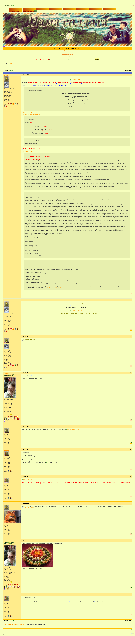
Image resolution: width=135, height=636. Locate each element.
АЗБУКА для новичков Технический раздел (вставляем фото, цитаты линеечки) (38, 112)
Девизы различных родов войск (35, 90)
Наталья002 (6, 450)
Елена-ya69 (6, 427)
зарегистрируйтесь (19, 63)
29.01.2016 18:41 (26, 449)
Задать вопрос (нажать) (67, 54)
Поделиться (22, 75)
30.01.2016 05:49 (26, 594)
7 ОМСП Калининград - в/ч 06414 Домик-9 (30, 78)
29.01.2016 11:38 (26, 74)
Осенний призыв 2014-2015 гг (35, 140)
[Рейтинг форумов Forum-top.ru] (97, 59)
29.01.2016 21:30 (26, 503)
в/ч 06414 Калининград (18, 66)
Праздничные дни (32, 119)
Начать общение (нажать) (67, 56)
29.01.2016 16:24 (26, 372)
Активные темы (67, 50)
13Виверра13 (7, 373)
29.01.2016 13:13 (26, 336)
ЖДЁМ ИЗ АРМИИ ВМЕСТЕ (28, 11)
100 (13, 70)
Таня (5, 503)
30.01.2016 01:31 (26, 540)
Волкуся (6, 75)
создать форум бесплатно (126, 626)
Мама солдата (8, 66)
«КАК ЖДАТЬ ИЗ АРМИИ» (27, 151)
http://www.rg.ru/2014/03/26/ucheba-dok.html (52, 287)
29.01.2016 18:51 (26, 476)
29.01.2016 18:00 (26, 426)
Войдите (12, 63)
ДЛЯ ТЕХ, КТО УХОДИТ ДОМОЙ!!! (36, 262)
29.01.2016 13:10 (26, 299)
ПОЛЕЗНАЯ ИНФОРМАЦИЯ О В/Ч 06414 (31, 114)
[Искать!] (134, 6)
